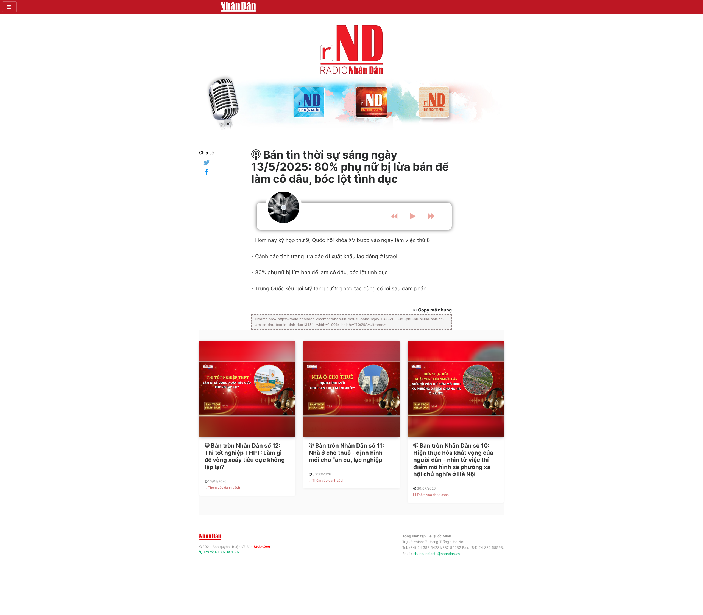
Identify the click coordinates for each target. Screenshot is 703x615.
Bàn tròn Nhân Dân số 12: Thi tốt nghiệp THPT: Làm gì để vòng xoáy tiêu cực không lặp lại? (245, 456)
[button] (9, 6)
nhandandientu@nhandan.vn (436, 554)
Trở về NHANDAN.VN (220, 552)
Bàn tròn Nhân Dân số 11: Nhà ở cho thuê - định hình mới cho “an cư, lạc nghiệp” (347, 452)
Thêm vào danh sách (223, 487)
